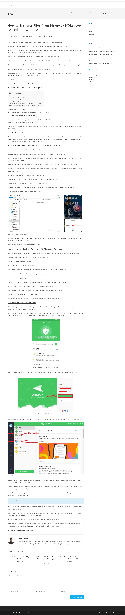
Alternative (92, 28)
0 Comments (50, 36)
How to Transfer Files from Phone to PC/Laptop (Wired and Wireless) (98, 13)
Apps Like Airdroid (23, 501)
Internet (39, 36)
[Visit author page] (11, 541)
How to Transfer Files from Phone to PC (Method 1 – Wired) (25, 103)
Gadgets (91, 31)
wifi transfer (29, 530)
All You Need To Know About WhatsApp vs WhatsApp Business (46, 559)
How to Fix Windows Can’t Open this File (20, 558)
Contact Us (92, 79)
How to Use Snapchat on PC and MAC (99, 48)
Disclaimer (92, 77)
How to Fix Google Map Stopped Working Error (102, 51)
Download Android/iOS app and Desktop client (22, 303)
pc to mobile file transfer (18, 530)
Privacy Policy (93, 75)
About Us (91, 73)
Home (9, 42)
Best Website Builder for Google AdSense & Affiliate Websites (71, 558)
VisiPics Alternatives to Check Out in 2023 (100, 54)
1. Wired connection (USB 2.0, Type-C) (19, 99)
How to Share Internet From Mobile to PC (100, 63)
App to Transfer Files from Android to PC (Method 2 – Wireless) (25, 105)
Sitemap (91, 81)
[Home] (71, 13)
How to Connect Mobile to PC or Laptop (19, 98)
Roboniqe (13, 4)
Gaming (91, 34)
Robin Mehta (14, 36)
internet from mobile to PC (40, 46)
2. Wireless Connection (15, 101)
